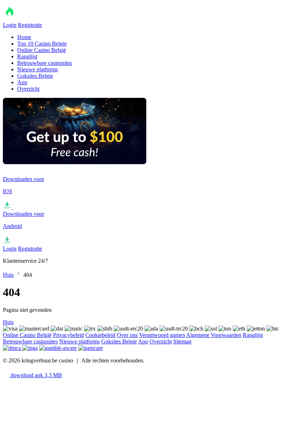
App (22, 82)
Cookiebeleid (100, 335)
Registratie (30, 25)
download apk (35, 375)
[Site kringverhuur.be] (39, 18)
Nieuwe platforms (37, 69)
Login (9, 25)
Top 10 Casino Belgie (42, 44)
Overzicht (28, 89)
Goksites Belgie (35, 76)
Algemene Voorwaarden (213, 335)
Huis (8, 275)
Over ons (127, 335)
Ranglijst (27, 56)
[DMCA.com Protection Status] (12, 348)
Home (24, 37)
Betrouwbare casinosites (44, 63)
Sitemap (182, 341)
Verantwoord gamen (162, 335)
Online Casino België (41, 50)
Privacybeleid (68, 335)
